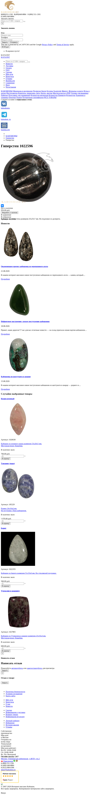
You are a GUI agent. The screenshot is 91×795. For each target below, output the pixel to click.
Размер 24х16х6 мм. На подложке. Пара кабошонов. (14, 509)
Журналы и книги (76, 91)
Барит (3, 528)
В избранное (6, 217)
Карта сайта (10, 696)
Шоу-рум (9, 74)
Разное (19, 97)
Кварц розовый (7, 399)
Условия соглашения (14, 694)
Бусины (50, 91)
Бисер (43, 91)
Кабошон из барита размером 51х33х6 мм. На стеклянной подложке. (29, 573)
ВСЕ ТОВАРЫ (50, 97)
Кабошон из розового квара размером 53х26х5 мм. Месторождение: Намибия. (21, 445)
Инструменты (12, 93)
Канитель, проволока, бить (29, 93)
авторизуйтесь (17, 668)
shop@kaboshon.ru (8, 770)
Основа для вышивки (79, 93)
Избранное (10, 723)
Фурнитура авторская (39, 95)
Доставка (9, 66)
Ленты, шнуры (46, 93)
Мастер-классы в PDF (62, 93)
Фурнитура (70, 95)
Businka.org (10, 81)
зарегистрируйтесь (34, 668)
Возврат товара (12, 715)
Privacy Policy (47, 45)
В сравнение (6, 215)
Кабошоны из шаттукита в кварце (16, 377)
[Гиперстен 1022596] (27, 203)
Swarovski (57, 91)
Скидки (9, 72)
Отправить (14, 42)
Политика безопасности (15, 692)
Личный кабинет (12, 721)
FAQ (7, 70)
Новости (9, 64)
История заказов (12, 725)
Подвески (37, 91)
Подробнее (5, 279)
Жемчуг (65, 91)
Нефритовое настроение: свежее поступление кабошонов (25, 321)
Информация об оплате (15, 717)
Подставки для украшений (19, 95)
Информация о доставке (15, 712)
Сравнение (10, 83)
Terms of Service (63, 45)
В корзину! (5, 459)
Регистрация (11, 87)
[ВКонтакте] (2, 205)
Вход (8, 85)
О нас (8, 704)
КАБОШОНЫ (7, 91)
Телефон (4, 37)
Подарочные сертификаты (33, 97)
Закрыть (5, 42)
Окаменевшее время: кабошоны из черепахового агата (24, 266)
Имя (2, 33)
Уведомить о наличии (9, 212)
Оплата (9, 68)
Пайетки (4, 95)
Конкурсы (10, 76)
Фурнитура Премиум (57, 95)
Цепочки (12, 97)
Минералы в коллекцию (23, 91)
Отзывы (9, 79)
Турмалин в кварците (10, 591)
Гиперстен (10, 138)
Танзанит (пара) (8, 464)
